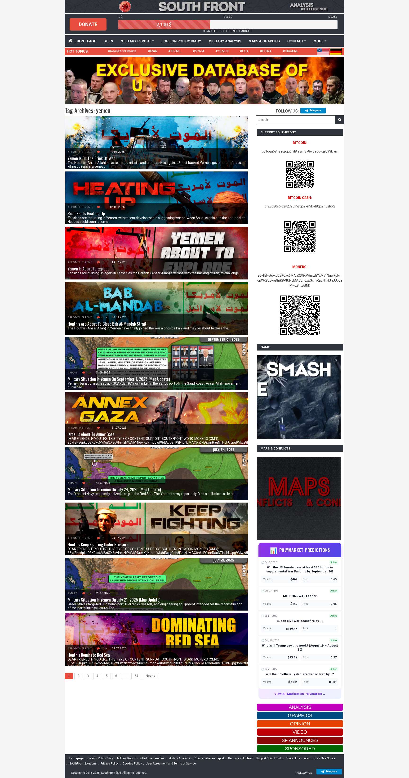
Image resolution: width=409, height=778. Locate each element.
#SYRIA (198, 51)
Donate (88, 24)
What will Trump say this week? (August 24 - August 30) (300, 647)
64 (136, 676)
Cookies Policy (132, 763)
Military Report (136, 41)
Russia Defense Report (209, 758)
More (319, 41)
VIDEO (300, 732)
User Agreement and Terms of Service (171, 763)
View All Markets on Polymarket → (300, 694)
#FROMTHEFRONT (80, 151)
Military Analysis (225, 41)
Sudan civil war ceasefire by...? (300, 621)
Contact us (293, 758)
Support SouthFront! (269, 758)
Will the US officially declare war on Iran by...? (300, 674)
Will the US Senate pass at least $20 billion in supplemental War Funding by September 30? (299, 569)
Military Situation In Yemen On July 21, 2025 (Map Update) (114, 600)
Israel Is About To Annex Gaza (91, 434)
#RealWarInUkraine (122, 51)
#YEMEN (222, 51)
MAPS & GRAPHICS (264, 41)
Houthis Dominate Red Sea (89, 655)
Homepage (76, 758)
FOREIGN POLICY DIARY (181, 41)
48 (102, 427)
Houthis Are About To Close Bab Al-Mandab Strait (107, 324)
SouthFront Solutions (83, 763)
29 (102, 317)
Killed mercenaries (152, 758)
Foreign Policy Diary (100, 758)
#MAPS (73, 372)
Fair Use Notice (325, 758)
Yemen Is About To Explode (88, 268)
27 (102, 648)
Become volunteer (240, 758)
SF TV (108, 41)
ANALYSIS (300, 707)
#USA (244, 51)
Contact (295, 41)
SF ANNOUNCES (300, 740)
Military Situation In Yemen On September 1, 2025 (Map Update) (119, 379)
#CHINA (266, 51)
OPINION (300, 723)
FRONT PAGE (85, 41)
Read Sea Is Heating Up (86, 213)
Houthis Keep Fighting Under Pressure (98, 544)
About (307, 758)
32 (102, 538)
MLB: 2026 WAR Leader (300, 596)
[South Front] (204, 6)
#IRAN (152, 51)
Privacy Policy (110, 763)
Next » (150, 676)
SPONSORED (300, 748)
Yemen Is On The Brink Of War (91, 158)
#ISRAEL (175, 51)
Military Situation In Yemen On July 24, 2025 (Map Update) (114, 489)
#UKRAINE (290, 51)
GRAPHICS (300, 715)
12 (102, 262)
